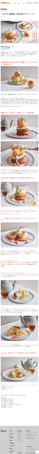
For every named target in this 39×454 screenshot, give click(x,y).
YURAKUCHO (20, 432)
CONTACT (36, 3)
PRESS (11, 448)
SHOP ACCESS (29, 3)
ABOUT (23, 3)
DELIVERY (20, 452)
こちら (12, 399)
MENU (19, 3)
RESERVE (19, 431)
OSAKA (19, 435)
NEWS (15, 3)
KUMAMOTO (20, 438)
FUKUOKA (19, 437)
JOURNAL (12, 443)
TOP (11, 431)
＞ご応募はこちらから (30, 438)
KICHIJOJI (19, 434)
